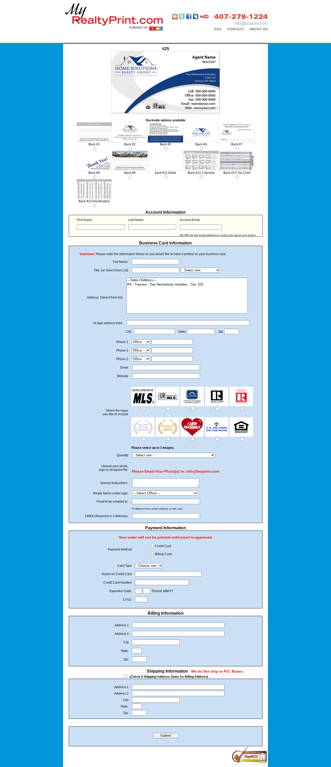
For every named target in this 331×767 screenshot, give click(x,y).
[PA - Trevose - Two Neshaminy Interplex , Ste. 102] (187, 284)
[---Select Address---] (187, 280)
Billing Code (163, 554)
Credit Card (163, 546)
